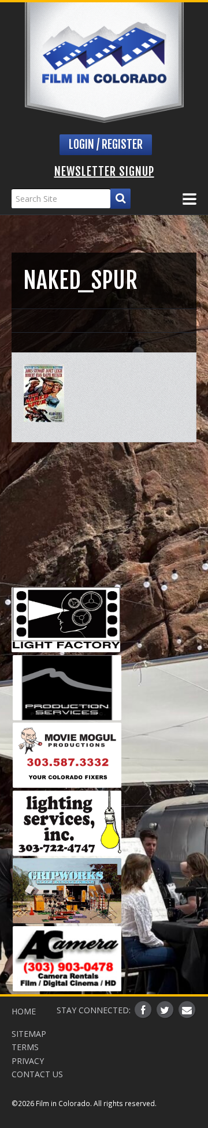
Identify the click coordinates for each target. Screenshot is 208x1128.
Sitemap (29, 1033)
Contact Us (37, 1074)
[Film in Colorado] (104, 62)
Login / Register (106, 144)
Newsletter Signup (104, 171)
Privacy (28, 1060)
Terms (25, 1046)
